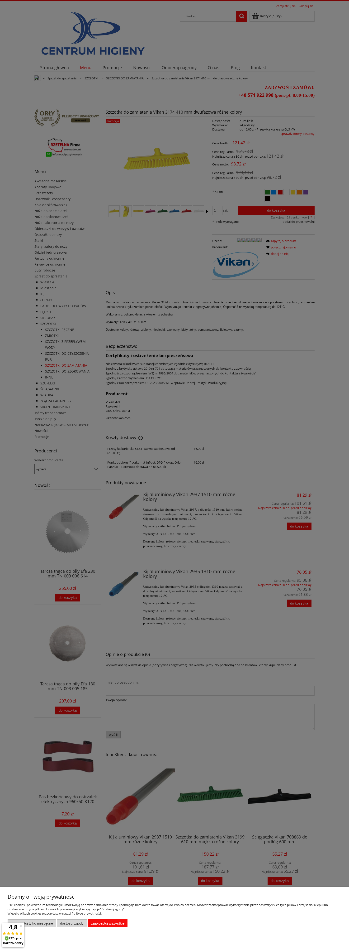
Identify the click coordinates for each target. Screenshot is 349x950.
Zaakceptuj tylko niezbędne (32, 923)
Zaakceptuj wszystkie (107, 923)
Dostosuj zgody (72, 923)
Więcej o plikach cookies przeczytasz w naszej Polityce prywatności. (55, 913)
